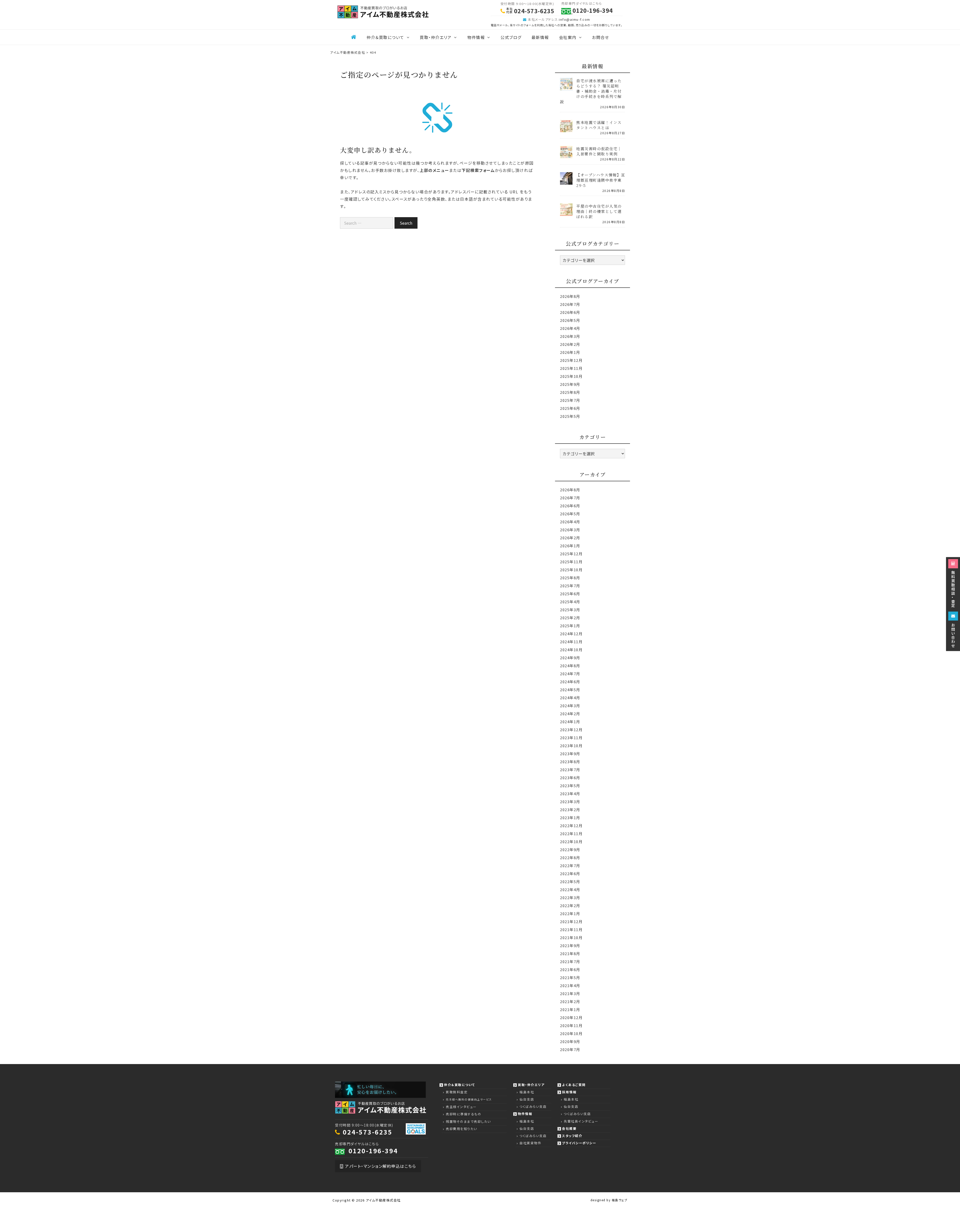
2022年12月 (571, 825)
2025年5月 (570, 416)
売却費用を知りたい (461, 1128)
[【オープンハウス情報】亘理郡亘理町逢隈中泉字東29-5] (566, 181)
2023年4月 (570, 793)
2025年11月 (571, 368)
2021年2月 (570, 1001)
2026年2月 (570, 344)
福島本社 (527, 1092)
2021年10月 (571, 937)
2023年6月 (570, 777)
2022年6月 (570, 873)
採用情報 (569, 1092)
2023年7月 (570, 769)
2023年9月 (570, 753)
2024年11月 (571, 641)
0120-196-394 (373, 1150)
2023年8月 (570, 761)
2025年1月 (570, 625)
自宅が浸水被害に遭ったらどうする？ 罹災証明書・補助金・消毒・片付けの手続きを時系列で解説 (591, 91)
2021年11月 (571, 929)
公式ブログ (511, 37)
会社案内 (567, 37)
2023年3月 (570, 801)
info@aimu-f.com (574, 19)
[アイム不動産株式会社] (383, 11)
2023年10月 (571, 745)
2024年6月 (570, 681)
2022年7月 (570, 865)
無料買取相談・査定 (953, 589)
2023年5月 (570, 785)
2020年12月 (571, 1017)
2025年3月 (570, 609)
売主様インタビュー (461, 1106)
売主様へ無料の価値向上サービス (469, 1099)
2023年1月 (570, 817)
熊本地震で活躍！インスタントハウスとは (599, 125)
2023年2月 (570, 809)
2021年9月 (570, 945)
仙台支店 (527, 1099)
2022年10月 (571, 841)
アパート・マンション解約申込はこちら (380, 1166)
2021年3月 (570, 993)
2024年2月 (570, 713)
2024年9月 (570, 657)
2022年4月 (570, 889)
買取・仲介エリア (436, 37)
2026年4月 (570, 328)
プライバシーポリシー (579, 1143)
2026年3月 (570, 336)
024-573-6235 (367, 1131)
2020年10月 (571, 1033)
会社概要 (569, 1128)
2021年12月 (571, 921)
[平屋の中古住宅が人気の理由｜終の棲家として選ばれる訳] (566, 212)
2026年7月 (570, 304)
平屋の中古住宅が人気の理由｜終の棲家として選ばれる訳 (599, 211)
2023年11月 (571, 737)
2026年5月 (570, 320)
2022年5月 (570, 881)
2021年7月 (570, 961)
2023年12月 (571, 729)
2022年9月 (570, 849)
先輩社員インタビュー (581, 1121)
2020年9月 (570, 1041)
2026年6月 (570, 312)
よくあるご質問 (574, 1084)
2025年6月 (570, 408)
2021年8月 (570, 953)
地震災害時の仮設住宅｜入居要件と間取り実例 (599, 151)
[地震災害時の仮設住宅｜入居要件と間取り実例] (566, 155)
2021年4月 (570, 985)
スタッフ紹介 (572, 1135)
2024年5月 (570, 689)
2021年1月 (570, 1009)
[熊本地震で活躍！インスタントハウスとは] (566, 128)
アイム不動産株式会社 (383, 1200)
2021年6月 (570, 969)
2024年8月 (570, 665)
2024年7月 (570, 673)
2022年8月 (570, 857)
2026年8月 (570, 296)
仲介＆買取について (385, 37)
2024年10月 (571, 649)
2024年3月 (570, 705)
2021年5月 (570, 977)
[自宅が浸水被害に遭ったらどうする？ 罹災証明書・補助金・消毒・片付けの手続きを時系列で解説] (566, 87)
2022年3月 (570, 897)
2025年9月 (570, 384)
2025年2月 (570, 617)
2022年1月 (570, 913)
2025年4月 (570, 601)
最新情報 (540, 37)
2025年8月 (570, 392)
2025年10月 (571, 376)
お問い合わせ (953, 635)
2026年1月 (570, 352)
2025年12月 (571, 360)
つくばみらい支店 (533, 1106)
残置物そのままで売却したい (468, 1121)
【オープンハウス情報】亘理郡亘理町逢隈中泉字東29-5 (600, 180)
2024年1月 (570, 721)
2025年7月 (570, 400)
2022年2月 (570, 905)
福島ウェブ (620, 1200)
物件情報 (476, 37)
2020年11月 (571, 1025)
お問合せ (600, 37)
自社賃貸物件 (530, 1143)
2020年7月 (570, 1049)
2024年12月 (571, 633)
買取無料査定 (457, 1092)
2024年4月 (570, 697)
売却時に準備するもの (463, 1114)
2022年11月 (571, 833)
